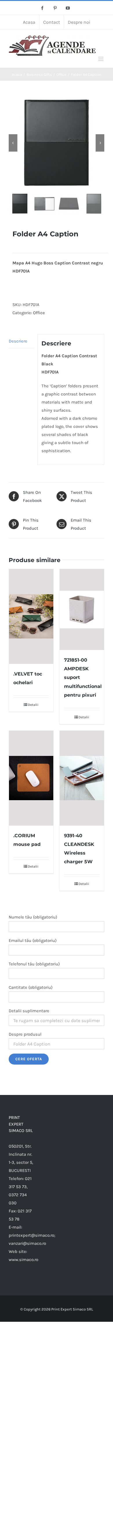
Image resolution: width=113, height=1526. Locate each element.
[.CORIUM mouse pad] (31, 778)
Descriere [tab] (18, 341)
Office (39, 312)
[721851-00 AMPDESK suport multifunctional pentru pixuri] (82, 609)
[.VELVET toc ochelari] (31, 616)
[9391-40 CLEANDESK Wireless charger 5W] (82, 778)
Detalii (33, 705)
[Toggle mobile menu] (101, 59)
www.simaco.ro (23, 1259)
